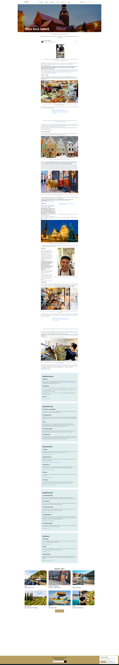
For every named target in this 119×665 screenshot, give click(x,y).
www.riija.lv (48, 551)
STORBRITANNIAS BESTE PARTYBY (47, 129)
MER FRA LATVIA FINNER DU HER (46, 280)
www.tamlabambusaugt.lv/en (51, 484)
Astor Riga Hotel (45, 388)
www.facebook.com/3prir (50, 469)
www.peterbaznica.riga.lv (50, 512)
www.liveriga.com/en (46, 398)
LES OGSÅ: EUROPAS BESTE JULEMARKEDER (48, 73)
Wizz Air (69, 382)
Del (77, 41)
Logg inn (68, 2)
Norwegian (66, 382)
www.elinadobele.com (50, 560)
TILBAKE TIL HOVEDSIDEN (45, 369)
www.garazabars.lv (49, 454)
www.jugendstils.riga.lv (50, 520)
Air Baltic (62, 382)
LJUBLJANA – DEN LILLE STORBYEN (47, 201)
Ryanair (73, 382)
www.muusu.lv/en (49, 477)
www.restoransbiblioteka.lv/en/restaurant (53, 462)
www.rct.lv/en (48, 528)
